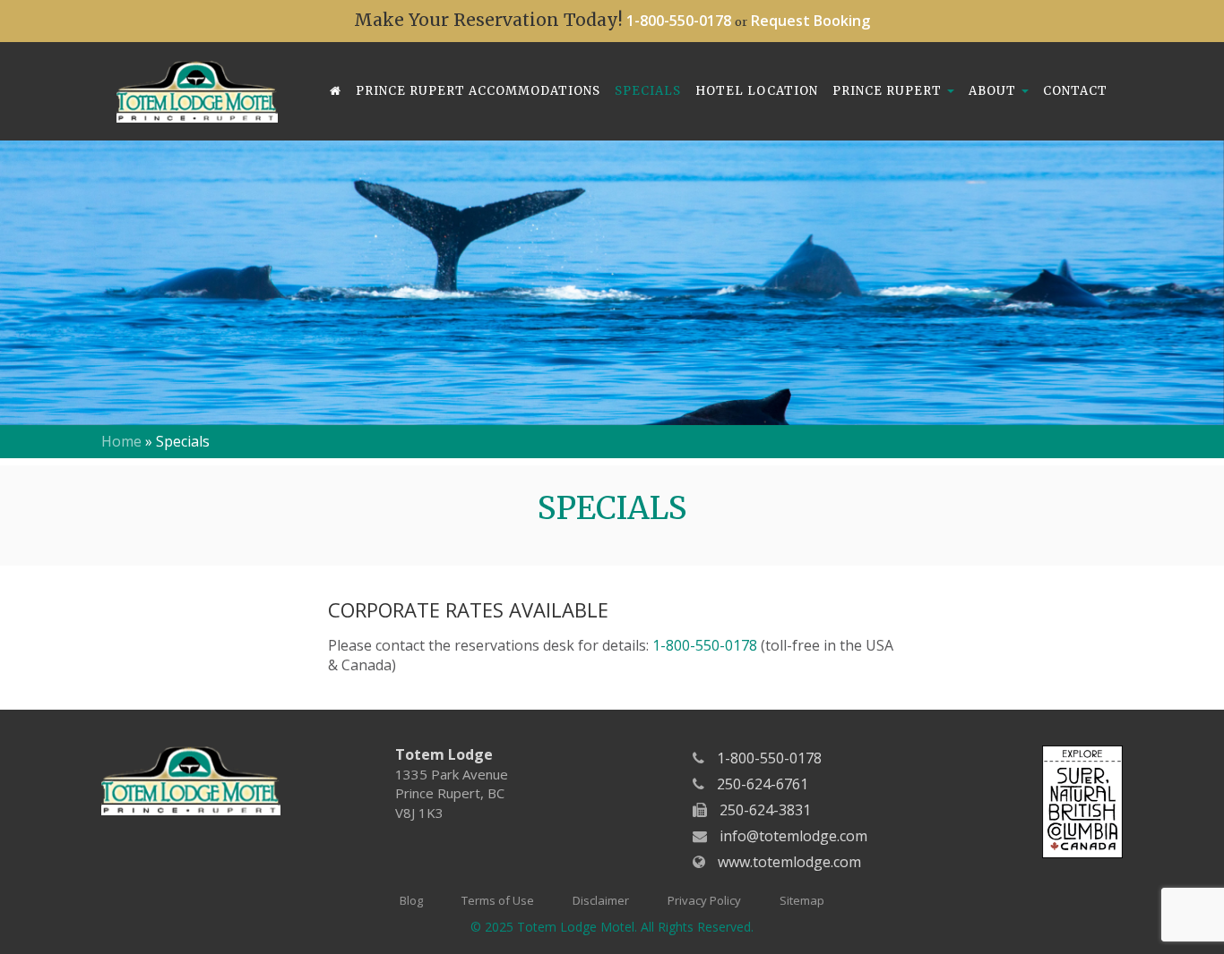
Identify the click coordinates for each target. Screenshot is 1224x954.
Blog (411, 900)
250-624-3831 (765, 810)
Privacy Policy (704, 900)
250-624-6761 (762, 784)
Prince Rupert (888, 90)
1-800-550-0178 (678, 20)
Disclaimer (601, 900)
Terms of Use (497, 900)
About (994, 90)
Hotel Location (756, 90)
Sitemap (802, 900)
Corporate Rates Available (468, 609)
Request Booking (810, 20)
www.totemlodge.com (789, 862)
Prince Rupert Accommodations (478, 90)
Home (121, 441)
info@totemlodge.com (793, 836)
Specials (648, 90)
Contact (1075, 90)
